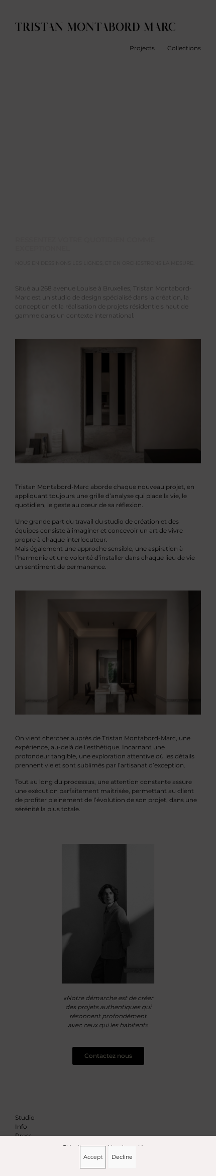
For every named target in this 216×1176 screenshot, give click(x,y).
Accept (92, 1156)
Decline (122, 1156)
